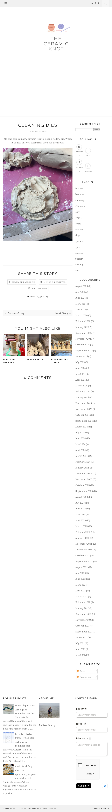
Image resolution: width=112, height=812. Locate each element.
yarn (77, 270)
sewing (79, 264)
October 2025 (82, 344)
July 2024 (80, 432)
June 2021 (80, 649)
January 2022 (82, 608)
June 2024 (80, 438)
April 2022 (80, 590)
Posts (82, 671)
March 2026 (81, 315)
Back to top (100, 809)
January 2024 (82, 467)
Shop (88, 156)
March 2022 (81, 596)
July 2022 (80, 573)
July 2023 (80, 502)
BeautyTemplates (19, 808)
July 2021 (79, 643)
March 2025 (81, 385)
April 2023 (80, 520)
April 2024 (80, 450)
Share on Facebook (23, 282)
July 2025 (80, 362)
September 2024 (84, 420)
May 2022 (80, 584)
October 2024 (82, 414)
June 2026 (80, 297)
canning (79, 200)
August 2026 (81, 286)
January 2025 (82, 397)
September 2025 (84, 350)
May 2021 (80, 655)
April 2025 (80, 379)
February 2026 (82, 321)
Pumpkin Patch (35, 359)
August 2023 (81, 497)
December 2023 (83, 473)
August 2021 (81, 637)
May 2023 (80, 514)
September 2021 (83, 631)
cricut (78, 223)
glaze (78, 247)
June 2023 (80, 508)
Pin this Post (40, 288)
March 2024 (81, 456)
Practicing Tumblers (9, 361)
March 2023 (81, 526)
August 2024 (81, 426)
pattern (79, 253)
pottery (44, 296)
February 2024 (82, 461)
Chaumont (80, 206)
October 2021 (82, 625)
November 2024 (83, 409)
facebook (88, 171)
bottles (79, 188)
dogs (77, 235)
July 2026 (80, 292)
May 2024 (80, 444)
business (79, 194)
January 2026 (82, 327)
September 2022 (84, 561)
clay (37, 296)
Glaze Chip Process (25, 705)
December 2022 (83, 543)
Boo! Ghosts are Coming (60, 361)
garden (79, 241)
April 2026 (80, 309)
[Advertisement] (56, 94)
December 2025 (83, 333)
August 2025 (81, 356)
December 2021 (83, 614)
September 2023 (84, 491)
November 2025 (83, 338)
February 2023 (82, 532)
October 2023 (82, 485)
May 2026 (80, 303)
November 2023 (83, 479)
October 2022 (82, 555)
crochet (79, 229)
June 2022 (80, 578)
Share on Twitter (55, 282)
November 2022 (83, 549)
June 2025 (80, 368)
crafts (78, 217)
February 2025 (82, 391)
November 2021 (83, 619)
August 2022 (81, 567)
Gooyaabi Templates (48, 808)
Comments (85, 677)
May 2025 (80, 374)
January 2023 (82, 538)
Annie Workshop (23, 766)
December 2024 (83, 403)
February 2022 (82, 602)
